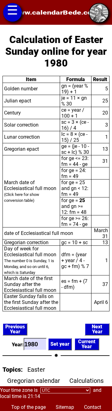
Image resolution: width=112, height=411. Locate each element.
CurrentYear (87, 344)
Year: (18, 345)
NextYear (97, 329)
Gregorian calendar (33, 380)
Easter (36, 369)
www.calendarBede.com (56, 12)
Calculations (86, 380)
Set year (59, 344)
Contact (92, 407)
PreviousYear (15, 329)
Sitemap (65, 407)
